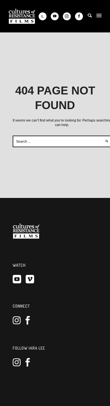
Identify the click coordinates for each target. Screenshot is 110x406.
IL (42, 16)
